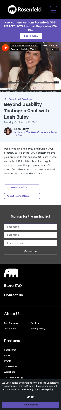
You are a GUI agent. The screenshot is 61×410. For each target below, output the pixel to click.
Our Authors (10, 328)
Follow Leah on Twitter (17, 187)
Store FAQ (13, 285)
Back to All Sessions (20, 99)
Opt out (30, 397)
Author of (20, 132)
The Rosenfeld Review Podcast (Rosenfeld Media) (19, 91)
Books (7, 355)
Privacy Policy (38, 328)
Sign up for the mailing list (30, 216)
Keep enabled (31, 404)
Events (7, 361)
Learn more (31, 36)
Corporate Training (13, 377)
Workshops (9, 372)
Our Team (35, 323)
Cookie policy (47, 389)
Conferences (10, 366)
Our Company (11, 323)
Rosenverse (10, 350)
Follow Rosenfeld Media (18, 196)
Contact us (13, 294)
